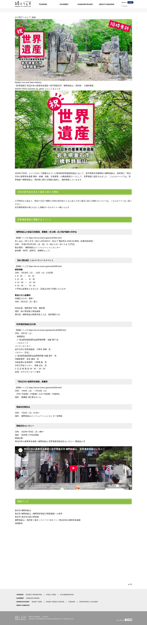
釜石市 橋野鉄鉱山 (23, 510)
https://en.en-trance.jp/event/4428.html (45, 266)
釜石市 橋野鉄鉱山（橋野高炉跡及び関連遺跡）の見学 (38, 513)
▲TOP (130, 584)
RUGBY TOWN (37, 602)
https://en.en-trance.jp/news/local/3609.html (47, 330)
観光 (21, 523)
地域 (17, 523)
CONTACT (45, 616)
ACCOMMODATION (67, 595)
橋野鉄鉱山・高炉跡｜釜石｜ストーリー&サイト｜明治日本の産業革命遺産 (48, 520)
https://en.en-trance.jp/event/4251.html (45, 238)
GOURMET (64, 4)
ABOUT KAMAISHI (106, 4)
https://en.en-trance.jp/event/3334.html (45, 387)
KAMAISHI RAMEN (32, 598)
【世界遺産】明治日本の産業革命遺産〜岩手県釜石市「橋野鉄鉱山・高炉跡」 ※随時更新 (54, 85)
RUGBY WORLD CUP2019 (55, 602)
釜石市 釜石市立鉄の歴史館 (27, 517)
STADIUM (71, 602)
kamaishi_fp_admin (36, 89)
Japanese (124, 2)
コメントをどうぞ (52, 89)
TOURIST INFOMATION (33, 595)
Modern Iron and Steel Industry (28, 82)
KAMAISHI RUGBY (85, 4)
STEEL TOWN (51, 595)
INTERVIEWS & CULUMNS (88, 602)
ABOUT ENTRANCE (34, 616)
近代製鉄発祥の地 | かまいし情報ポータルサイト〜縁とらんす (42, 207)
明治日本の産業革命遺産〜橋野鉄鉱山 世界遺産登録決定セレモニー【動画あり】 (50, 441)
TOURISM (43, 4)
